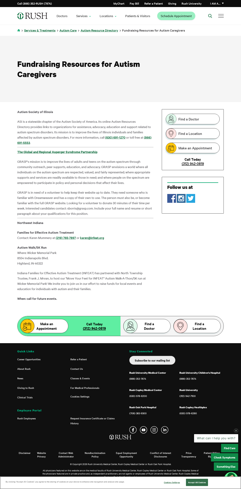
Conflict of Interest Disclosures (160, 454)
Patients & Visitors (137, 16)
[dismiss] (236, 431)
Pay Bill (134, 3)
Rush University (192, 3)
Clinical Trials (25, 397)
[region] (120, 482)
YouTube (143, 429)
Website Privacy (41, 454)
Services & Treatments (40, 30)
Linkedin (164, 429)
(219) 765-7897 (66, 238)
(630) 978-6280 (188, 413)
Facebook (133, 429)
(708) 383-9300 (138, 413)
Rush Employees (26, 418)
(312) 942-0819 (193, 163)
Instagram (154, 429)
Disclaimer (25, 453)
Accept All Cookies (197, 482)
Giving (172, 3)
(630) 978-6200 (138, 396)
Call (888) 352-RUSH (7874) (34, 3)
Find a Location (190, 133)
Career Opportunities (29, 359)
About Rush (24, 368)
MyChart (118, 3)
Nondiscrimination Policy (95, 454)
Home (19, 32)
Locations (106, 16)
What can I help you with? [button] (216, 438)
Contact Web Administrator (66, 454)
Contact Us (76, 368)
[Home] (120, 440)
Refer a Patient (153, 3)
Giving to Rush (25, 388)
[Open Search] (210, 16)
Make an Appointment (195, 148)
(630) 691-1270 (115, 137)
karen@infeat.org (92, 238)
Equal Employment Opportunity (126, 454)
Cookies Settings (79, 396)
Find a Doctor (188, 119)
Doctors (62, 16)
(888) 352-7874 (137, 378)
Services (82, 16)
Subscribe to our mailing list (152, 360)
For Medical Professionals (84, 388)
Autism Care (68, 30)
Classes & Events (80, 378)
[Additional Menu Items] (221, 16)
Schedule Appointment (176, 16)
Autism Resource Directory (99, 30)
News (20, 378)
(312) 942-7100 (187, 396)
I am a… (215, 3)
